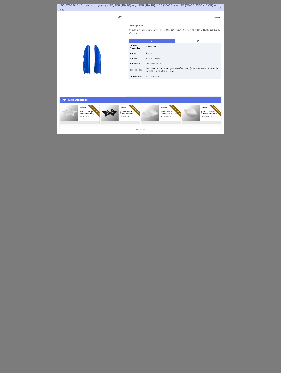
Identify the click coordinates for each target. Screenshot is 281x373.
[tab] (151, 41)
